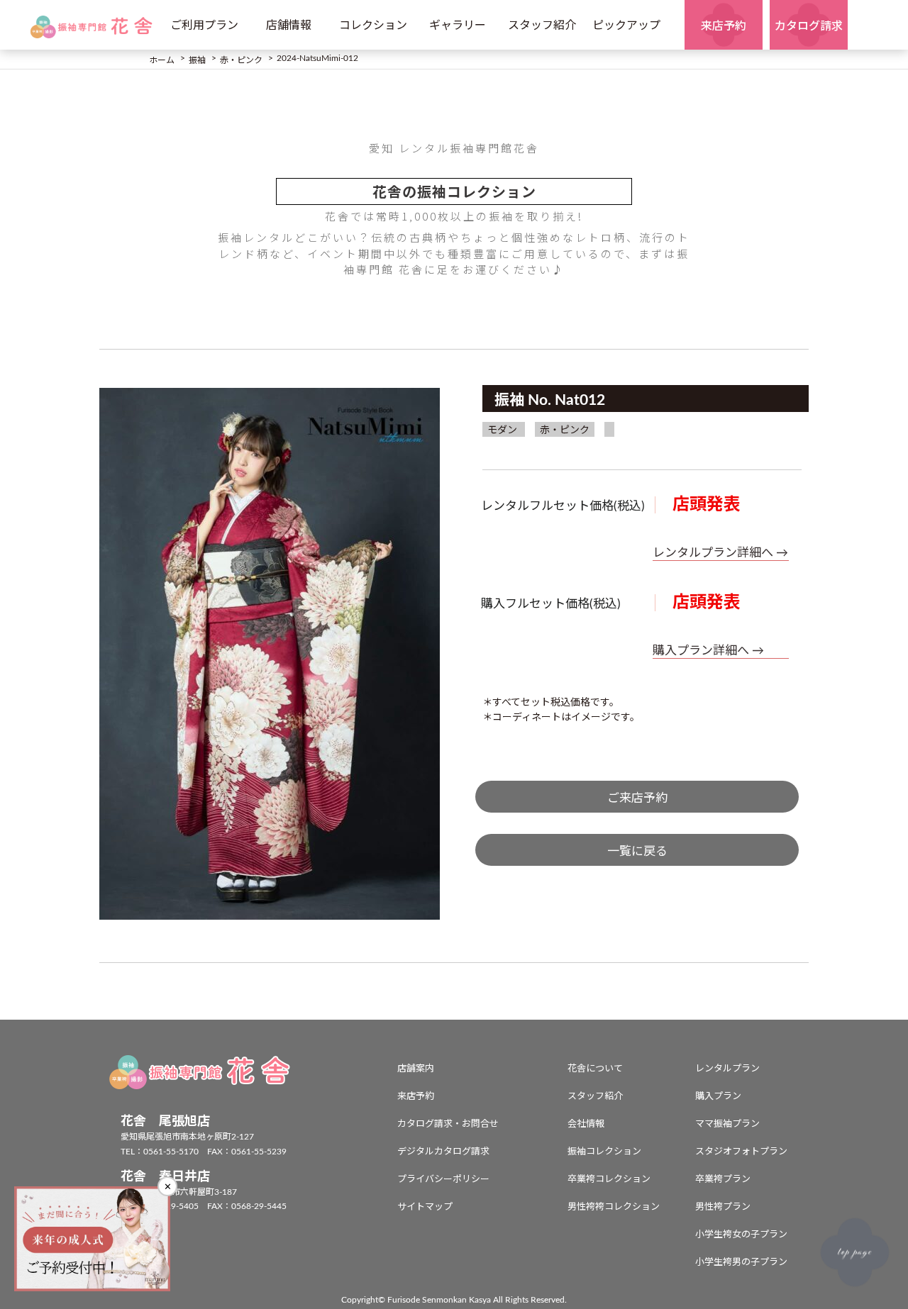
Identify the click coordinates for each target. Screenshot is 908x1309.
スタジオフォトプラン (741, 1152)
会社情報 (586, 1124)
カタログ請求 (809, 26)
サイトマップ (425, 1207)
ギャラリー (457, 25)
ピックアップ (626, 25)
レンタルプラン (727, 1069)
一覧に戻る (637, 851)
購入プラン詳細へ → (708, 651)
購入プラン (718, 1096)
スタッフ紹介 (542, 25)
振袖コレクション (604, 1152)
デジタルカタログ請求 (443, 1152)
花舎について (595, 1069)
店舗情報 (288, 25)
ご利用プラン (204, 25)
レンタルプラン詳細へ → (720, 553)
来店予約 (723, 26)
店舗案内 (415, 1069)
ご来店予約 (637, 798)
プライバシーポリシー (443, 1179)
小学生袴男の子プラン (741, 1262)
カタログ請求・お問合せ (448, 1124)
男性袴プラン (723, 1207)
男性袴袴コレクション (614, 1207)
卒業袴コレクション (609, 1179)
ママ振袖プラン (727, 1124)
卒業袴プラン (723, 1179)
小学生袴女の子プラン (741, 1235)
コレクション (373, 25)
